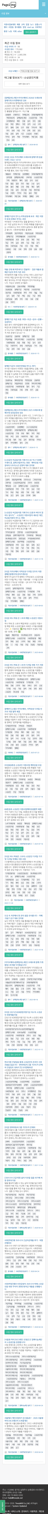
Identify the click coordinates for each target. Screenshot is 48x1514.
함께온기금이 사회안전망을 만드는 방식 (20, 366)
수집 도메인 (13, 71)
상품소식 (38, 24)
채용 (18, 24)
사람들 (11, 27)
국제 (14, 31)
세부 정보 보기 (24, 84)
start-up (30, 27)
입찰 (27, 24)
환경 (5, 31)
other (19, 31)
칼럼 (24, 27)
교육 (23, 24)
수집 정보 (5, 13)
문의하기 (24, 1511)
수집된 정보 (9, 49)
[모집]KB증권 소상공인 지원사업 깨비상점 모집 (23, 765)
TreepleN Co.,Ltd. (22, 1503)
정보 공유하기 (30, 32)
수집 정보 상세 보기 (14, 150)
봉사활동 (18, 27)
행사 (5, 27)
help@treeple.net (15, 1498)
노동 (10, 31)
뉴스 (32, 24)
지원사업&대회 (10, 24)
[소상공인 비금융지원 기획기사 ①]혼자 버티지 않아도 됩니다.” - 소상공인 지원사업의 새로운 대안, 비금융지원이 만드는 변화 (24, 515)
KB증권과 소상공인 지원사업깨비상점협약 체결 (23, 809)
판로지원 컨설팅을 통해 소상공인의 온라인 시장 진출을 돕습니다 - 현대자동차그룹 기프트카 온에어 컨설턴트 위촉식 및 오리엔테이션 (24, 1064)
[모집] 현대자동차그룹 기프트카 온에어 (20, 1127)
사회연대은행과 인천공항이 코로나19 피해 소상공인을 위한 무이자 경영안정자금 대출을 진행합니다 (24, 1286)
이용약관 (33, 1511)
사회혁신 (38, 27)
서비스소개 (15, 1511)
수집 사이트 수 (10, 46)
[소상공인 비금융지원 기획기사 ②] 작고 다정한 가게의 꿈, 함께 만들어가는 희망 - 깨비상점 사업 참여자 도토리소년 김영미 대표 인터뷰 (23, 462)
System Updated (20, 1506)
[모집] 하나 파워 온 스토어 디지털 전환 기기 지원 (24, 665)
